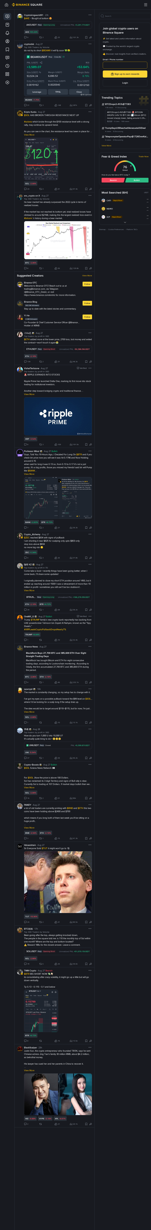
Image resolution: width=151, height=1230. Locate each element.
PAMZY (27, 810)
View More (87, 281)
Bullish (137, 180)
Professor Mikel (31, 456)
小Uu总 (27, 338)
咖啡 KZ (28, 570)
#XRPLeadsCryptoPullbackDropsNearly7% (45, 635)
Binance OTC (30, 288)
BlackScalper (30, 1053)
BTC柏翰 (28, 934)
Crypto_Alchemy (32, 540)
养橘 (26, 734)
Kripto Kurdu (30, 117)
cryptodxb (29, 49)
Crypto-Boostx (31, 770)
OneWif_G (29, 622)
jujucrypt (28, 694)
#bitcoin (28, 223)
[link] (7, 16)
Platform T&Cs (132, 229)
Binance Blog (30, 307)
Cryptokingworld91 (33, 20)
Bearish (113, 180)
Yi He (26, 321)
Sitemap (102, 229)
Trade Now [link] (143, 156)
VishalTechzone (31, 374)
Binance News (31, 652)
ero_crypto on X (32, 201)
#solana (28, 127)
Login (125, 82)
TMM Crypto (30, 976)
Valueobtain (30, 850)
